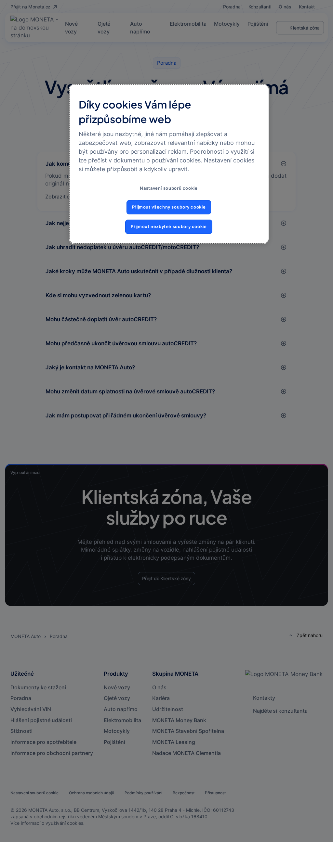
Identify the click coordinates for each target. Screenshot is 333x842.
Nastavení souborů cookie (168, 188)
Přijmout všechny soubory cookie (169, 207)
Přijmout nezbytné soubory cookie (168, 226)
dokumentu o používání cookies (157, 160)
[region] (169, 164)
